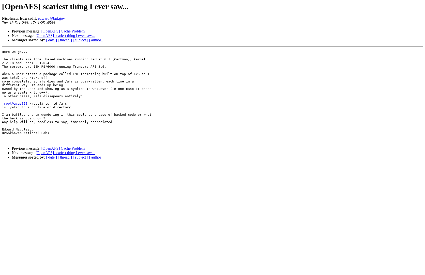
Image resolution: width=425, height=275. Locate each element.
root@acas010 (16, 103)
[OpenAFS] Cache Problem (63, 31)
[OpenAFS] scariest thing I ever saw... (65, 35)
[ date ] (51, 40)
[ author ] (96, 40)
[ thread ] (65, 40)
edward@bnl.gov (51, 18)
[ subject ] (80, 40)
